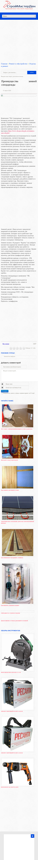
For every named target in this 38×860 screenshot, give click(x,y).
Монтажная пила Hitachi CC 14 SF (11, 672)
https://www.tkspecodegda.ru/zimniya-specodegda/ (18, 132)
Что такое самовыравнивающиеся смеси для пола (16, 429)
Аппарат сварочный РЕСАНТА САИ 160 (12, 752)
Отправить (5, 391)
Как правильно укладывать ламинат (12, 557)
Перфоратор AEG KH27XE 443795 (9, 787)
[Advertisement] (19, 39)
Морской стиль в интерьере (9, 460)
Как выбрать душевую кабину (10, 605)
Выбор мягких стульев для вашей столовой (14, 620)
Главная (4, 64)
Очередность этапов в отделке (10, 613)
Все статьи (6, 344)
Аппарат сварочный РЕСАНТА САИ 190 (12, 711)
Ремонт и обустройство (18, 64)
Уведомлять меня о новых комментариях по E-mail (18, 393)
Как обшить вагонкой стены (10, 490)
